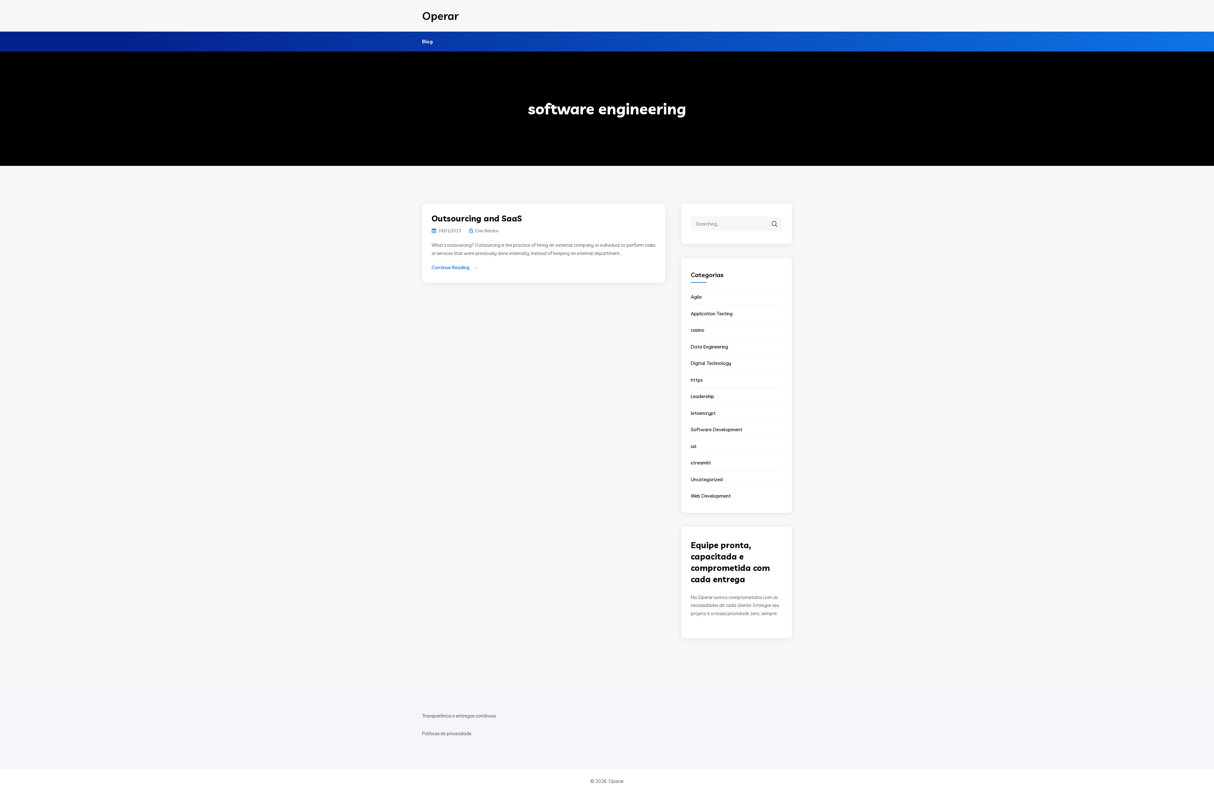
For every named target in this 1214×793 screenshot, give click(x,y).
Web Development (711, 496)
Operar (440, 16)
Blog (427, 42)
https (697, 380)
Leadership (702, 396)
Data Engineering (709, 347)
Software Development (716, 430)
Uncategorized (707, 479)
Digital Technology (711, 363)
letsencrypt (703, 413)
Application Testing (712, 314)
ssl (693, 446)
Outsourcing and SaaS (477, 218)
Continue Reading (450, 267)
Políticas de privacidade (446, 733)
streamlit (701, 463)
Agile (696, 297)
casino (697, 330)
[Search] (774, 224)
